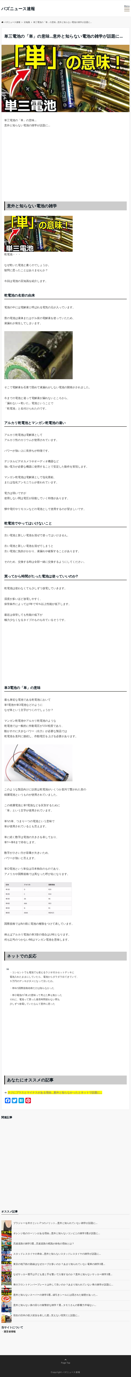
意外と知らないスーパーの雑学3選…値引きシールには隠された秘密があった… (55, 1294)
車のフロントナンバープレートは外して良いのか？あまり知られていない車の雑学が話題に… (63, 1284)
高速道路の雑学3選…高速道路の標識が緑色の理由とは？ (43, 1243)
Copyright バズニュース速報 (65, 1372)
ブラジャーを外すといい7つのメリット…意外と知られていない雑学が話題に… (55, 1222)
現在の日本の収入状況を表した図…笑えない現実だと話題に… (46, 1315)
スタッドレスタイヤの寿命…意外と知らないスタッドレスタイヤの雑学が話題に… (57, 1253)
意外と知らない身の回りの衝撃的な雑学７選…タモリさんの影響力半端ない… (54, 1305)
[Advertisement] (65, 168)
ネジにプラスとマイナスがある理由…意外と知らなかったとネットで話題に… (55, 1092)
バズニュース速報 (18, 9)
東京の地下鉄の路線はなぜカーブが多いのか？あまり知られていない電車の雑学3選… (59, 1264)
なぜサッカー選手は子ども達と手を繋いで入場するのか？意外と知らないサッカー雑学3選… (62, 1274)
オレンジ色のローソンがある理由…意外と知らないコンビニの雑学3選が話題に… (56, 1233)
